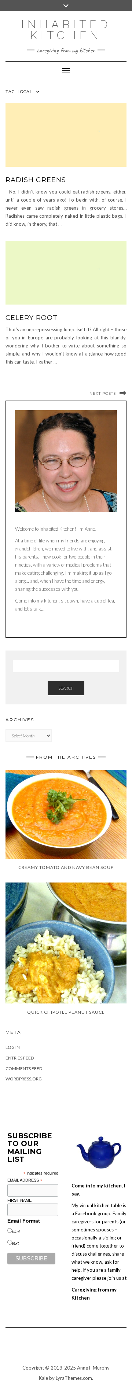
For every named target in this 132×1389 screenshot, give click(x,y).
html (15, 1231)
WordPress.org (24, 1079)
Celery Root (32, 318)
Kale (43, 1378)
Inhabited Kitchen (66, 30)
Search (66, 688)
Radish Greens (36, 180)
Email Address (25, 1180)
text (15, 1243)
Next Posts (102, 393)
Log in (13, 1047)
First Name (19, 1200)
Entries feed (20, 1058)
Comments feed (24, 1068)
